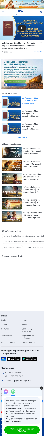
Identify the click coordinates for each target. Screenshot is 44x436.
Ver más (21, 137)
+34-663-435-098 (13, 372)
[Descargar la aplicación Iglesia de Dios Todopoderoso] (3, 359)
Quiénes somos (28, 342)
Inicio (3, 320)
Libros (24, 320)
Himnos (25, 324)
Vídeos (4, 324)
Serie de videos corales (12, 247)
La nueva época (8, 342)
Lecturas (5, 329)
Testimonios (6, 336)
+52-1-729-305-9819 (14, 376)
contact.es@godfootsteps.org (18, 380)
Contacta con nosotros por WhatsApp (22, 430)
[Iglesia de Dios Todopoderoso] (22, 12)
